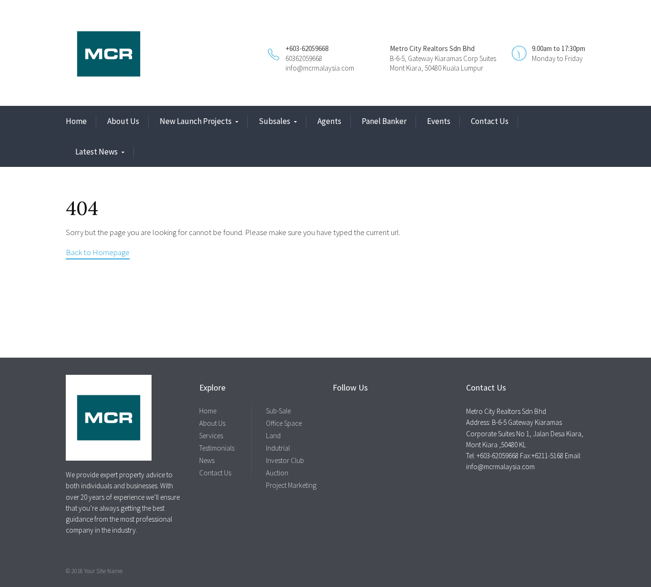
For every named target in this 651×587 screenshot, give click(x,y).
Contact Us (490, 121)
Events (438, 121)
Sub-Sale (278, 410)
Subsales (274, 121)
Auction (277, 472)
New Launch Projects (196, 121)
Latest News (96, 151)
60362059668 (303, 58)
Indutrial (278, 448)
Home (76, 121)
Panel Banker (384, 121)
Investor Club (285, 460)
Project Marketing (291, 485)
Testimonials (216, 448)
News (206, 460)
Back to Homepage (98, 252)
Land (273, 435)
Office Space (284, 423)
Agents (329, 121)
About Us (123, 121)
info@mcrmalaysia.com (319, 67)
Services (211, 435)
